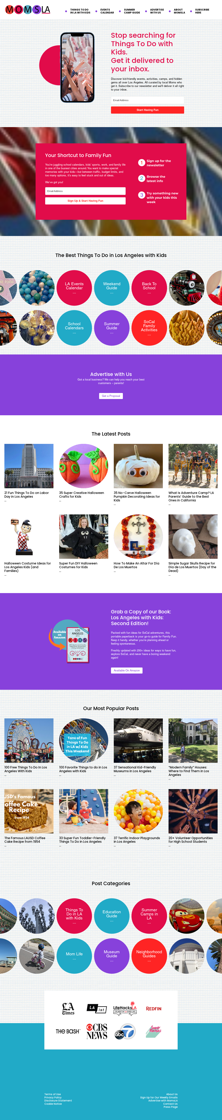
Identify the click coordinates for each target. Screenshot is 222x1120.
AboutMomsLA (179, 11)
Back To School (149, 286)
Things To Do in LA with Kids (74, 914)
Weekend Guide (111, 286)
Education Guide (112, 914)
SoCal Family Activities (149, 325)
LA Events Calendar (74, 286)
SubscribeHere (202, 11)
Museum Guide (112, 954)
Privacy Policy (53, 1098)
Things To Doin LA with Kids (80, 11)
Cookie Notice (53, 1104)
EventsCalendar (107, 11)
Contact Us (170, 1104)
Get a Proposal (111, 396)
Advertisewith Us (157, 11)
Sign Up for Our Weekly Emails (159, 1098)
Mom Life (74, 954)
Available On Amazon (127, 670)
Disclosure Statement (58, 1101)
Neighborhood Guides (149, 954)
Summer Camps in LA (149, 914)
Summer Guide (111, 325)
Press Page (171, 1107)
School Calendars (74, 325)
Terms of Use (52, 1095)
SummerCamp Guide (132, 11)
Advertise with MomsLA (163, 1101)
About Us (172, 1095)
